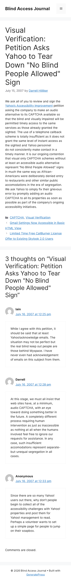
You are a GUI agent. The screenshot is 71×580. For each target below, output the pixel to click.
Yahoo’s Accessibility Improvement (29, 105)
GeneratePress (35, 574)
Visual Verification (38, 217)
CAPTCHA (17, 217)
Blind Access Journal (27, 8)
